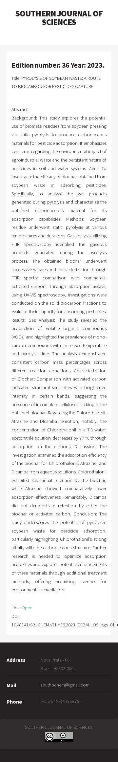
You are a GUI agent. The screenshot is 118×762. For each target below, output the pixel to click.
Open (27, 608)
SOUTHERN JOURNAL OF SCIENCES (59, 17)
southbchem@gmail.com (64, 685)
